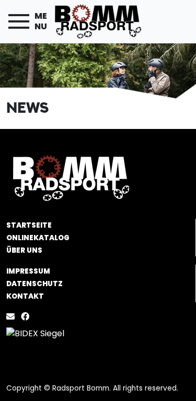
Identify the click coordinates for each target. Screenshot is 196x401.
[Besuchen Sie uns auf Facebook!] (27, 317)
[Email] (12, 317)
